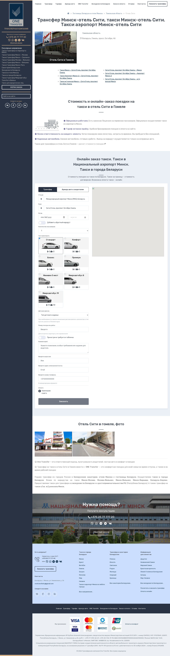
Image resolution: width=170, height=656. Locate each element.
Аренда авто (70, 4)
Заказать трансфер (157, 4)
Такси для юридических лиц (13, 83)
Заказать (63, 401)
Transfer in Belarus (9, 80)
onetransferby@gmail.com (44, 583)
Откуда (40, 195)
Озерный (113, 575)
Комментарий (43, 341)
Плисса (112, 559)
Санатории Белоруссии (11, 68)
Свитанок (113, 565)
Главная (38, 4)
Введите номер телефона (47, 375)
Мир (80, 578)
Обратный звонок (16, 43)
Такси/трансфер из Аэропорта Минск (14, 51)
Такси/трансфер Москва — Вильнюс (16, 60)
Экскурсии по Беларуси (11, 70)
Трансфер (48, 4)
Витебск (82, 565)
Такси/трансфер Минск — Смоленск (16, 57)
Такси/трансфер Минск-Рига (13, 65)
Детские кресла (43, 311)
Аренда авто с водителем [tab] (73, 190)
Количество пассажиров (46, 226)
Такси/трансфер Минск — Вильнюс (15, 63)
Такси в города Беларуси (11, 75)
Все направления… (86, 592)
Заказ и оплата (119, 4)
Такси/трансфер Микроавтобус (14, 78)
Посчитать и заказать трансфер (152, 588)
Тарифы (58, 4)
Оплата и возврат (131, 624)
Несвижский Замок (148, 562)
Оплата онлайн (146, 591)
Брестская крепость (148, 568)
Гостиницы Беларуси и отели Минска (88, 13)
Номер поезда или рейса (46, 325)
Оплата (40, 388)
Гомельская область (114, 13)
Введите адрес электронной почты (50, 366)
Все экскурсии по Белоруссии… (152, 583)
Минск (81, 559)
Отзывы (131, 4)
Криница (113, 578)
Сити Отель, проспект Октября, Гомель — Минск (123, 70)
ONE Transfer (83, 4)
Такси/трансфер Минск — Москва (15, 55)
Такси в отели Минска (10, 73)
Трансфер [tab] (47, 190)
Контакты (142, 4)
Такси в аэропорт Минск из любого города (92, 586)
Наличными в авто (46, 392)
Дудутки (144, 559)
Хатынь (143, 575)
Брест (81, 562)
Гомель (81, 568)
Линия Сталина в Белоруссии (151, 572)
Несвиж (82, 581)
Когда (40, 213)
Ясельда (113, 572)
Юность (112, 562)
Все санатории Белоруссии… (120, 583)
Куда (40, 204)
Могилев (82, 575)
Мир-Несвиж (145, 578)
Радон (112, 568)
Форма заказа (16, 87)
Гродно (81, 572)
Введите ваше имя (44, 356)
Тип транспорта (43, 236)
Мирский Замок (146, 565)
